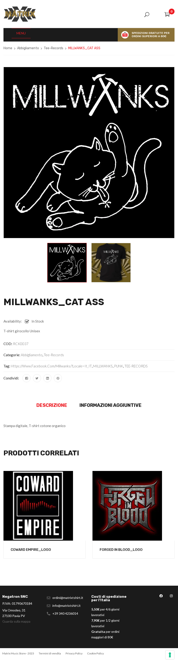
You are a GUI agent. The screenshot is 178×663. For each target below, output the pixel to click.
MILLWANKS (103, 366)
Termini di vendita (50, 653)
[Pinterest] (58, 378)
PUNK (118, 366)
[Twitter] (37, 378)
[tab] (52, 405)
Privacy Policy (74, 653)
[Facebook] (26, 378)
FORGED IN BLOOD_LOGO (121, 550)
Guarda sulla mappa (16, 621)
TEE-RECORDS (136, 366)
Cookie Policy (95, 653)
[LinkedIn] (47, 378)
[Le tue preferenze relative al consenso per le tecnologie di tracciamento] (169, 654)
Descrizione (51, 405)
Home (7, 48)
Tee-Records (53, 48)
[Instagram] (171, 596)
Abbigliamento (28, 48)
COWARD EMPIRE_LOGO (31, 550)
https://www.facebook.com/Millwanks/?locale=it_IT (51, 366)
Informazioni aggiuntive (110, 405)
